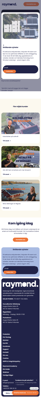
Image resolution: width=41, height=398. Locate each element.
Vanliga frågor (8, 375)
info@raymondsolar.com (11, 383)
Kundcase (6, 346)
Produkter (6, 334)
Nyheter (6, 340)
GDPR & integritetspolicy (11, 361)
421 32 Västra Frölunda (11, 309)
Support (6, 349)
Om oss (5, 355)
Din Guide (6, 369)
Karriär (5, 343)
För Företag (7, 337)
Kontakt (6, 352)
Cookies (6, 358)
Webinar (6, 372)
